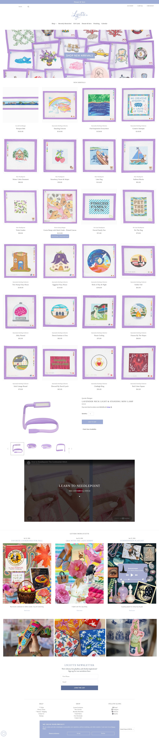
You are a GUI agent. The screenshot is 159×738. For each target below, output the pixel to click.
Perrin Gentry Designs (59, 227)
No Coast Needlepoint (99, 227)
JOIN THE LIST (79, 688)
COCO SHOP (80, 636)
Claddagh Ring (99, 386)
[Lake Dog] (99, 155)
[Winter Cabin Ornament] (20, 155)
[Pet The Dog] (138, 206)
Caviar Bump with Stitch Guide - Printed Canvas (60, 230)
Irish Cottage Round (20, 386)
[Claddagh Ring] (99, 362)
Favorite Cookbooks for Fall (27, 541)
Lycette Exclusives (78, 707)
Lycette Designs (87, 398)
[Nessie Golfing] (99, 312)
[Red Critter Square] (138, 362)
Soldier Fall (138, 285)
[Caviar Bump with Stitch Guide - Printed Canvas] (60, 206)
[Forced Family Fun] (99, 206)
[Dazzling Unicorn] (60, 105)
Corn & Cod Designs (20, 126)
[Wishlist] (3, 733)
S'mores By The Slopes (138, 335)
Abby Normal (20, 335)
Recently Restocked (78, 711)
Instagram (115, 709)
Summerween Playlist (132, 541)
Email (115, 707)
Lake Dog (99, 179)
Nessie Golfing (99, 335)
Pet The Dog (138, 230)
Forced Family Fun (99, 230)
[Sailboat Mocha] (138, 155)
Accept (78, 733)
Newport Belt (20, 128)
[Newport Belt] (20, 105)
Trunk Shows (78, 713)
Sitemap (41, 716)
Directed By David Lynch (59, 386)
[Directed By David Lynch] (60, 362)
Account (130, 6)
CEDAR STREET (131, 636)
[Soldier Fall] (138, 261)
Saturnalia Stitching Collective (60, 126)
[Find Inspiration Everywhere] (99, 105)
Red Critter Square (138, 386)
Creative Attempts (138, 128)
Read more (27, 610)
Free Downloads (78, 716)
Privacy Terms (41, 709)
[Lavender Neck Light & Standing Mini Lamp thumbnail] (17, 448)
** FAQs (41, 707)
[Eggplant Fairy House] (60, 261)
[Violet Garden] (20, 206)
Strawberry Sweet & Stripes (60, 179)
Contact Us (41, 713)
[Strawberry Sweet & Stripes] (60, 155)
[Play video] (79, 496)
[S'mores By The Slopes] (138, 312)
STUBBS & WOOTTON (28, 636)
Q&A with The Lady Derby (79, 541)
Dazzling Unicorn (60, 128)
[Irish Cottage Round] (20, 362)
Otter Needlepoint (20, 176)
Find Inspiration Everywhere (99, 128)
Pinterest (115, 711)
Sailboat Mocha (138, 179)
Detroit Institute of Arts (60, 335)
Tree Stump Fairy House (20, 285)
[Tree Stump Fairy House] (20, 261)
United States (126, 729)
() (140, 6)
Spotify (116, 713)
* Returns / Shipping (41, 711)
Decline (103, 733)
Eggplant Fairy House (60, 285)
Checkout (150, 6)
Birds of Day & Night (99, 285)
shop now (28, 639)
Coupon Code (78, 718)
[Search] (28, 6)
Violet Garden (20, 230)
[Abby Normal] (20, 312)
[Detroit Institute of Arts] (60, 312)
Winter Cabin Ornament (21, 179)
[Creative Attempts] (138, 105)
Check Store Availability (89, 429)
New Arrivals (78, 709)
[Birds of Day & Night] (99, 261)
